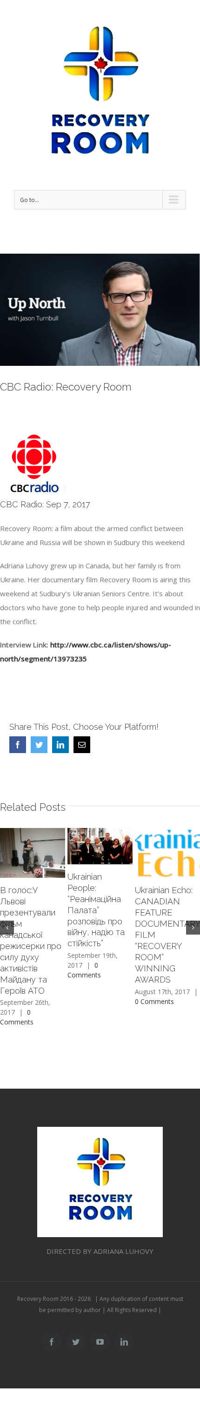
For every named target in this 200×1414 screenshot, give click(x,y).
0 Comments (154, 1001)
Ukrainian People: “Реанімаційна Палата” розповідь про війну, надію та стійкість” (96, 910)
